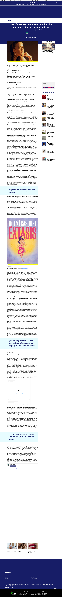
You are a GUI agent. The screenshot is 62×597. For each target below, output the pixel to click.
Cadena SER (37, 591)
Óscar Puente (12, 0)
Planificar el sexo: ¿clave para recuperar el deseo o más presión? (22, 551)
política (17, 4)
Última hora (57, 2)
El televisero (32, 4)
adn (43, 591)
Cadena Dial (36, 593)
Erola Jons (52, 0)
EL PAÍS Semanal (39, 593)
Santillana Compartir (34, 591)
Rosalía (55, 0)
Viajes (16, 22)
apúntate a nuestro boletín (48, 87)
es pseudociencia (25, 268)
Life (8, 22)
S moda (36, 594)
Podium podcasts (29, 594)
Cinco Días (33, 593)
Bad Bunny (57, 0)
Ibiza (35, 0)
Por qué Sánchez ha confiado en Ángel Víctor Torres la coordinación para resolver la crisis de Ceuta (50, 119)
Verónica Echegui (48, 0)
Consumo (13, 22)
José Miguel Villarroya (23, 0)
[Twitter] (16, 464)
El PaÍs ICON (32, 594)
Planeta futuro (42, 593)
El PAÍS (21, 591)
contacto (6, 577)
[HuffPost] (8, 572)
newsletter (6, 578)
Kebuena (45, 593)
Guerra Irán (27, 0)
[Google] (15, 464)
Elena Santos (13, 464)
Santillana (29, 591)
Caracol (46, 591)
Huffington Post (22, 593)
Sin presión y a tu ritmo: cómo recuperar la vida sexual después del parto (11, 551)
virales (23, 4)
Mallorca (33, 0)
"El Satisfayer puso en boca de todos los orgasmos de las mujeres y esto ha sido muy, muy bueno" (33, 551)
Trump (31, 0)
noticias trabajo (37, 4)
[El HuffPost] (31, 2)
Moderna (25, 594)
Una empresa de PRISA (14, 592)
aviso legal (32, 577)
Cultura (31, 22)
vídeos (28, 4)
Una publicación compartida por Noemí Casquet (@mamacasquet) (19, 404)
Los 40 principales (25, 591)
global (20, 4)
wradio (30, 593)
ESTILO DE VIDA (26, 22)
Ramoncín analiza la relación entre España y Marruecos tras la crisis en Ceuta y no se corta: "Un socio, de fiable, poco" (50, 113)
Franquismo (38, 0)
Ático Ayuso (5, 0)
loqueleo (40, 594)
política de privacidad (34, 578)
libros (9, 468)
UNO (27, 593)
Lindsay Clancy (43, 0)
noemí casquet (13, 468)
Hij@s (29, 22)
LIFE (25, 4)
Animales (10, 22)
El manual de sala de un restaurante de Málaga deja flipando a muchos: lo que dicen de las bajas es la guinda (51, 138)
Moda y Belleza (35, 22)
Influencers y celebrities (20, 22)
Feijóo (9, 0)
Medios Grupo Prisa (14, 594)
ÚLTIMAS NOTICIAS (43, 4)
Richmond (21, 594)
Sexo (10, 21)
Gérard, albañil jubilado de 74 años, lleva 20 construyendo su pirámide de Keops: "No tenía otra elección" (51, 132)
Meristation (44, 594)
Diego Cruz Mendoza (16, 0)
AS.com (40, 591)
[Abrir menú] (1, 2)
